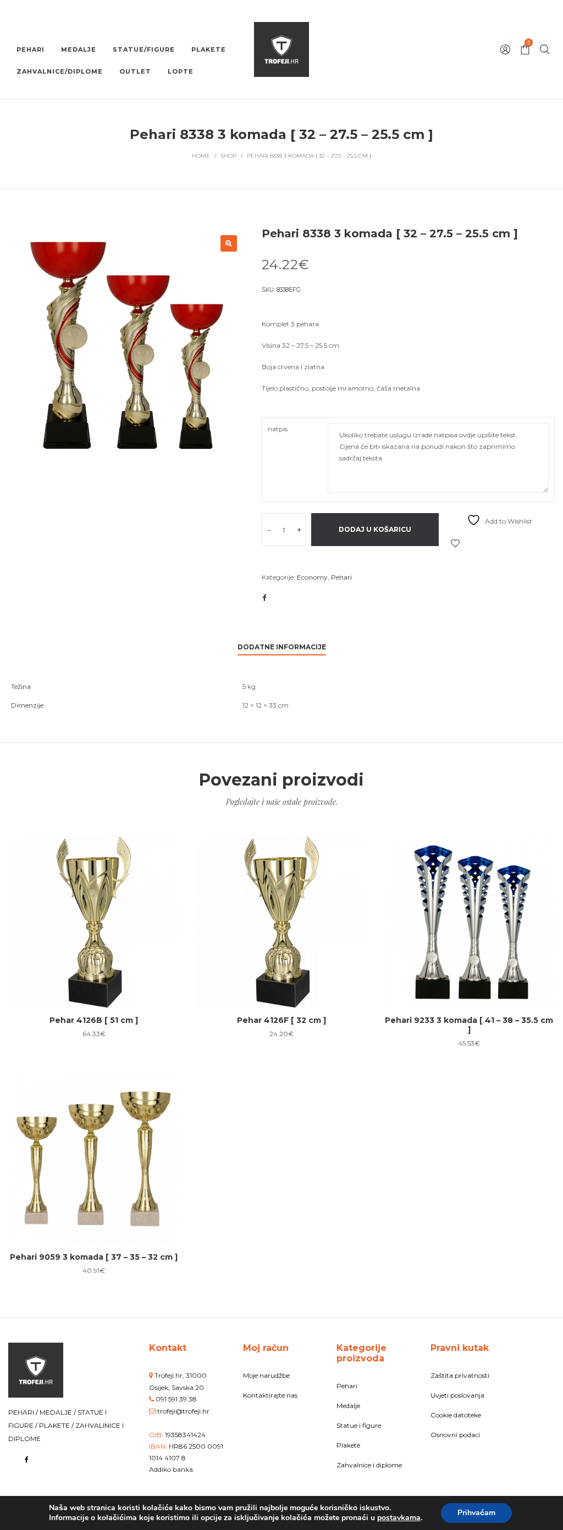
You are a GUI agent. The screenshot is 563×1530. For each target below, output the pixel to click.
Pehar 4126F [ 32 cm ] (281, 1020)
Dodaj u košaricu (375, 529)
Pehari (341, 577)
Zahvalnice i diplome (369, 1465)
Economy (312, 577)
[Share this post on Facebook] (264, 597)
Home (201, 155)
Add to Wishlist (455, 543)
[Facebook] (27, 1459)
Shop (228, 155)
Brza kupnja (94, 916)
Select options (94, 957)
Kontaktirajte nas (270, 1395)
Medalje (348, 1405)
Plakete (348, 1445)
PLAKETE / (57, 1425)
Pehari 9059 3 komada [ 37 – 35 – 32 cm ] (94, 1257)
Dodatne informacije (282, 647)
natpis (278, 429)
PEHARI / (24, 1412)
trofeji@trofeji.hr (183, 1411)
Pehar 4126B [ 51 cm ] (93, 1020)
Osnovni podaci (455, 1435)
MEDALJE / (59, 1412)
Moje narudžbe (266, 1375)
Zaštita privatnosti (459, 1375)
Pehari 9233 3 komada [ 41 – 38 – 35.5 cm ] (469, 1024)
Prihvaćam (476, 1512)
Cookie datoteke (455, 1415)
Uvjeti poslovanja (457, 1395)
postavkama (399, 1518)
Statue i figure (358, 1425)
